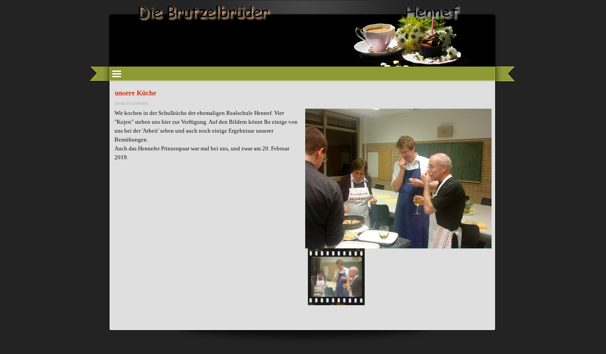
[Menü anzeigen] (117, 74)
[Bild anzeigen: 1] (336, 276)
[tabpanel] (207, 140)
